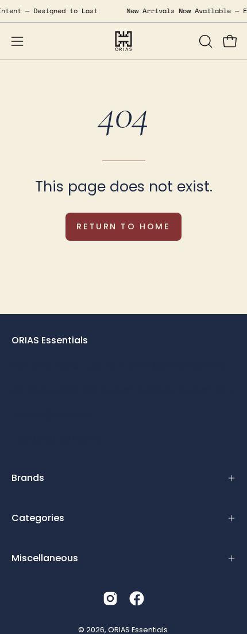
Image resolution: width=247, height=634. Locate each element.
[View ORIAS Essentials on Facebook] (136, 598)
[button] (204, 41)
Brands (27, 477)
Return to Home (123, 226)
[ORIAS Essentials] (123, 41)
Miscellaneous (44, 558)
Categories (37, 518)
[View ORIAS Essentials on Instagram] (110, 598)
